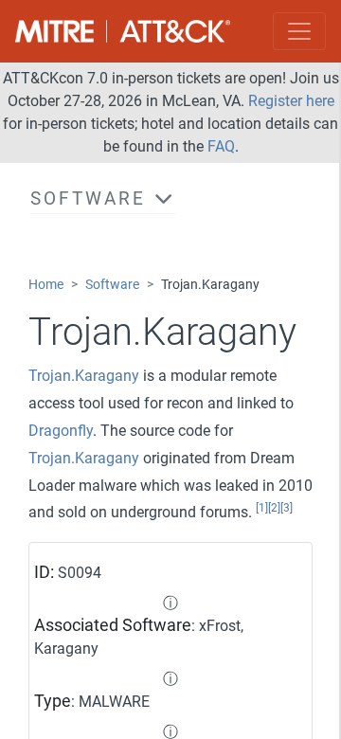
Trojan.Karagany (83, 376)
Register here (291, 101)
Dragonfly (60, 431)
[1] (262, 507)
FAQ (221, 146)
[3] (286, 507)
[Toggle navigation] (299, 31)
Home (45, 285)
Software (112, 285)
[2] (274, 507)
